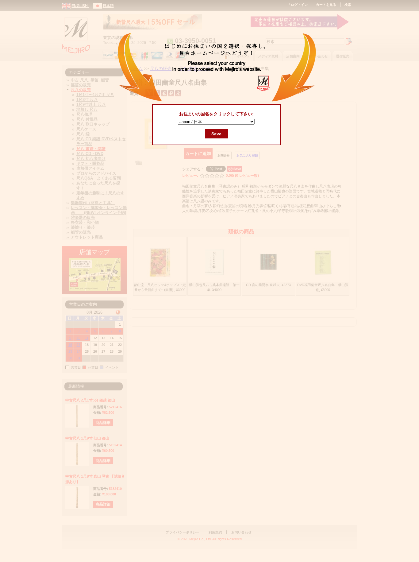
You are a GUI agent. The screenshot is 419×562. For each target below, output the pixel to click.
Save (216, 133)
